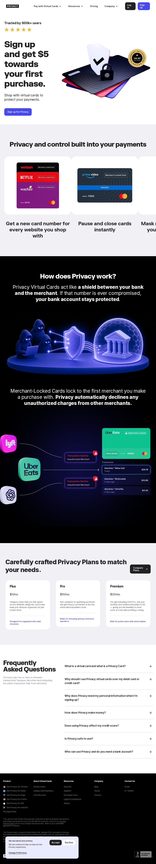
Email (127, 786)
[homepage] (17, 6)
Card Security (40, 795)
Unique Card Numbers (43, 791)
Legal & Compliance (72, 799)
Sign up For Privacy (17, 111)
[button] (47, 6)
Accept (56, 842)
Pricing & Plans (9, 811)
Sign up (142, 6)
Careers (97, 795)
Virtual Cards (39, 786)
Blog (96, 786)
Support (67, 791)
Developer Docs (71, 795)
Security (67, 786)
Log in (129, 6)
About (97, 791)
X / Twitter (129, 791)
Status (67, 803)
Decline (69, 842)
